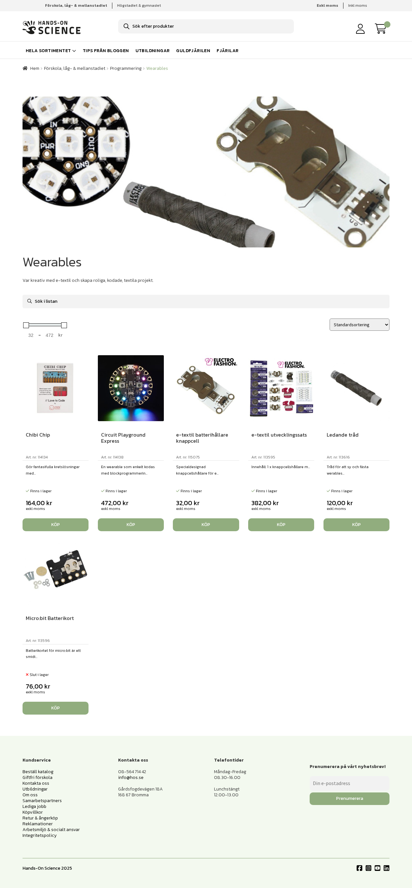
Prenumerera (349, 798)
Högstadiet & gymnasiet (139, 5)
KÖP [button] (55, 524)
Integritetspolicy (40, 835)
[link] (382, 29)
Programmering (126, 68)
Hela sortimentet (48, 50)
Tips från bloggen (106, 50)
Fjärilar (228, 50)
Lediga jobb (34, 806)
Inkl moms (357, 5)
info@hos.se (131, 777)
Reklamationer (38, 823)
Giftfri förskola (37, 777)
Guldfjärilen (193, 50)
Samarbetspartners (42, 800)
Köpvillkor (33, 812)
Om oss (30, 794)
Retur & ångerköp (40, 818)
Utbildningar (153, 50)
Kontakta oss (36, 783)
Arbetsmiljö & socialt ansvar (51, 829)
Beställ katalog (38, 771)
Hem (34, 68)
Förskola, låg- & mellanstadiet (74, 68)
